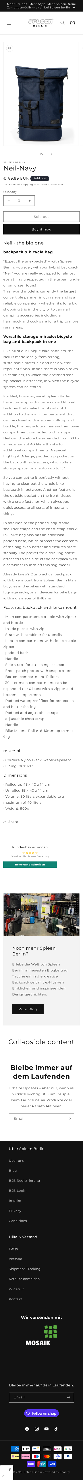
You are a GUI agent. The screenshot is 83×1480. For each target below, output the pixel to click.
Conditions (18, 1221)
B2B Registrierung (24, 1181)
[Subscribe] (69, 1119)
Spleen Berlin (33, 1472)
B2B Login (17, 1191)
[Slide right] (51, 154)
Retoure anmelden (24, 1279)
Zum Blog (28, 1009)
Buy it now (41, 229)
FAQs (13, 1249)
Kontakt (15, 1299)
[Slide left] (32, 154)
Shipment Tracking (25, 1269)
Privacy (15, 1211)
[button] (9, 23)
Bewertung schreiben (30, 864)
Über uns (16, 1161)
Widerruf (16, 1289)
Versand (15, 1259)
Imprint (15, 1201)
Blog (13, 1171)
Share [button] (13, 822)
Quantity (10, 192)
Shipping (27, 184)
